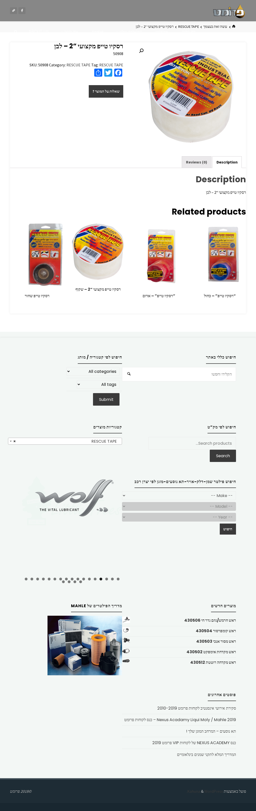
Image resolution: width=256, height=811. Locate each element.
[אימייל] (13, 10)
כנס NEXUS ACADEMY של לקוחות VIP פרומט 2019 (194, 743)
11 (60, 579)
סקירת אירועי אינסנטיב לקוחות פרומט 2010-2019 (196, 708)
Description (227, 162)
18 (80, 581)
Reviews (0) (196, 162)
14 (43, 579)
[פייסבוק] (22, 10)
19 (75, 581)
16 (31, 579)
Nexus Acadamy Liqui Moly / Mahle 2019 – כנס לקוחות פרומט (180, 720)
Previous (13, 525)
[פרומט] (229, 10)
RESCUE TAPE (78, 64)
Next (130, 524)
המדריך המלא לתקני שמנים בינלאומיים (206, 754)
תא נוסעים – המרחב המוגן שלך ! (211, 731)
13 (49, 579)
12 (55, 579)
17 (26, 579)
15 (37, 579)
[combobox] (65, 441)
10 (66, 579)
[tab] (227, 162)
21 (63, 581)
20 (69, 581)
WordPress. (204, 791)
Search (223, 456)
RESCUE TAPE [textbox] (66, 441)
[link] (16, 32)
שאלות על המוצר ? (106, 91)
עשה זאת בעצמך (215, 26)
